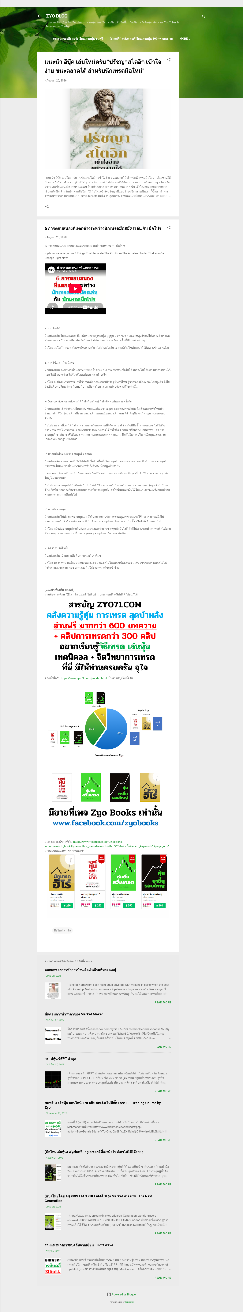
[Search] (203, 17)
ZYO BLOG (56, 16)
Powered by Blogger (124, 1294)
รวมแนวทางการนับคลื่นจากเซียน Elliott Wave (79, 1245)
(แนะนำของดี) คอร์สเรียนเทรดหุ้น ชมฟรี (78, 38)
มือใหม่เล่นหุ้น (62, 930)
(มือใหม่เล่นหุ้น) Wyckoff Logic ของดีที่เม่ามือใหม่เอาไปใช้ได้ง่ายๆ (94, 1152)
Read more (163, 1002)
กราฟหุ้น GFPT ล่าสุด (60, 1059)
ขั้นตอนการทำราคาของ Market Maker (74, 1014)
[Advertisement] (194, 109)
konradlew (129, 1302)
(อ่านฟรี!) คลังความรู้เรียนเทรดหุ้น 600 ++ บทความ (141, 38)
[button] (168, 60)
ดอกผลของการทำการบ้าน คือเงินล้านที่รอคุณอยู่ (80, 970)
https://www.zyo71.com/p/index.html (84, 678)
